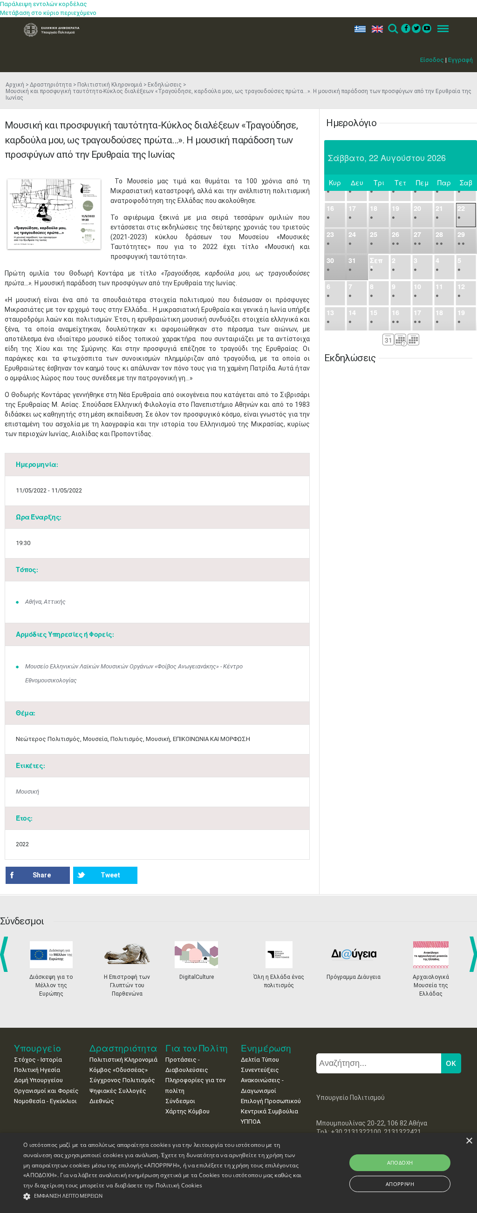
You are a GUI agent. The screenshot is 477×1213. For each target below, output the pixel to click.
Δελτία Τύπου (260, 1059)
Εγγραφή (460, 59)
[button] (163, 1196)
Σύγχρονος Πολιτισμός (122, 1080)
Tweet (110, 875)
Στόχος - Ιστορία (38, 1059)
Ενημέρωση (266, 1048)
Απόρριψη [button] (400, 1183)
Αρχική (15, 84)
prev (6, 954)
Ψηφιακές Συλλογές (117, 1090)
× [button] (468, 1141)
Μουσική (27, 791)
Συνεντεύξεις (260, 1069)
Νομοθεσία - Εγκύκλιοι (45, 1101)
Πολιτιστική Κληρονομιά (109, 84)
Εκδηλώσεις (165, 84)
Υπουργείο (37, 1048)
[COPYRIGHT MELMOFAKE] (54, 214)
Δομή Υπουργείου (38, 1080)
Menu (440, 29)
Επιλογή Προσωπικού (271, 1101)
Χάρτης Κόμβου (187, 1111)
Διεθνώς (101, 1101)
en (375, 29)
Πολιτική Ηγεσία (37, 1069)
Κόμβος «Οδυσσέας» (118, 1069)
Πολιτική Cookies (179, 1185)
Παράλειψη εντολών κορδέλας (43, 3)
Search (392, 29)
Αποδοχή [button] (400, 1162)
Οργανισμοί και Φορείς (46, 1090)
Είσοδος (432, 59)
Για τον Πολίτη (196, 1048)
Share (42, 875)
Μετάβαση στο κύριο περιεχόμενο (48, 12)
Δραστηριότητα (51, 84)
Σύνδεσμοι (180, 1101)
